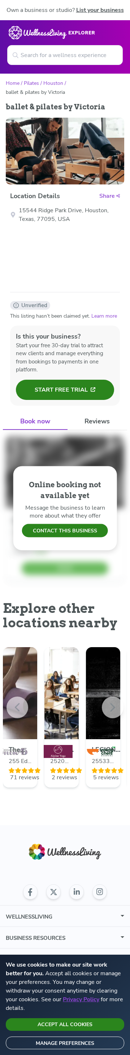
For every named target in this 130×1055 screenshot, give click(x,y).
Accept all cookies (65, 1024)
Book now (35, 421)
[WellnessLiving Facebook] (30, 891)
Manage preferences (65, 1043)
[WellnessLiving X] (53, 891)
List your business (100, 10)
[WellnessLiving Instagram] (99, 891)
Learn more (104, 316)
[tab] (35, 422)
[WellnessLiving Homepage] (65, 852)
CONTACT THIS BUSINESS (65, 530)
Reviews (97, 421)
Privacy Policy (81, 999)
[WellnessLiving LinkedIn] (76, 891)
